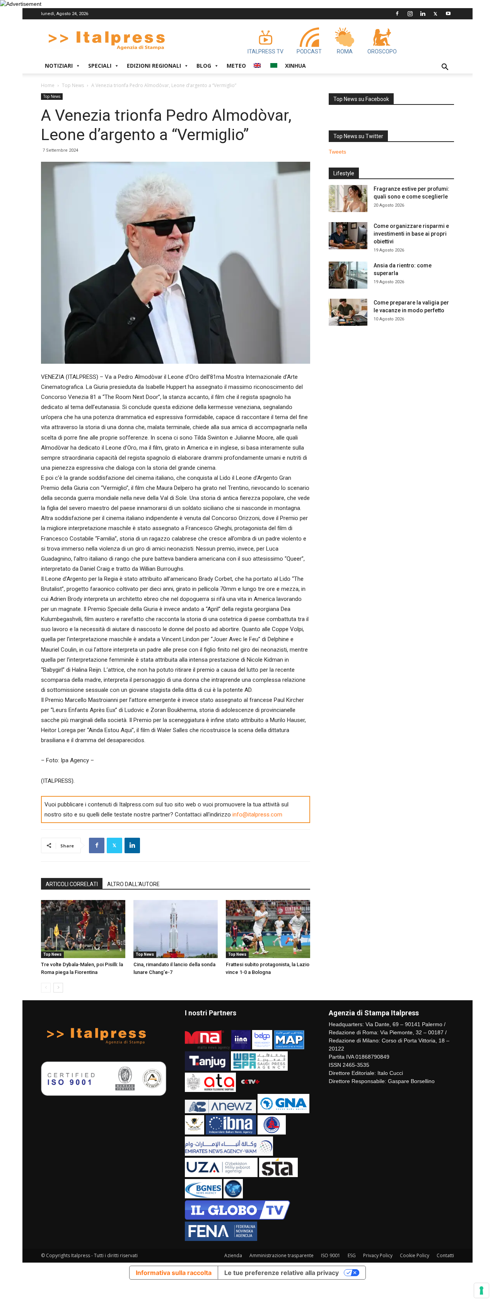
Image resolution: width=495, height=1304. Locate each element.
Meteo (236, 65)
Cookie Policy (414, 1255)
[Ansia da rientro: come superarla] (348, 275)
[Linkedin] (422, 13)
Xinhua (295, 65)
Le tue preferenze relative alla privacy (281, 1273)
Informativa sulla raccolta (174, 1273)
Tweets (337, 152)
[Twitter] (435, 13)
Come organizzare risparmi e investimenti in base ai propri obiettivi (411, 234)
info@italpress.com (257, 814)
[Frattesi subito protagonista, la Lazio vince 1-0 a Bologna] (268, 929)
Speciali (99, 65)
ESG (352, 1255)
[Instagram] (410, 13)
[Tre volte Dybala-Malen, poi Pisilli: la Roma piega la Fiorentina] (83, 929)
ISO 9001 (330, 1255)
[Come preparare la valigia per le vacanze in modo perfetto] (348, 312)
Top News (73, 85)
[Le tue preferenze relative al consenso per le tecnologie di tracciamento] (481, 1290)
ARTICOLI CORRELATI (72, 884)
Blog (203, 65)
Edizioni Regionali (154, 65)
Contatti (445, 1255)
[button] (444, 68)
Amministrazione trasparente (281, 1255)
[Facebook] (397, 13)
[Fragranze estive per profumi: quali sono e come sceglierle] (348, 198)
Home (48, 85)
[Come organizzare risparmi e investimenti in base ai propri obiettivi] (348, 235)
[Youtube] (448, 13)
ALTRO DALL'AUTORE (133, 884)
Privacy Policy (378, 1255)
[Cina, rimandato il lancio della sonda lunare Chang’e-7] (175, 929)
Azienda (233, 1255)
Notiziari (59, 65)
